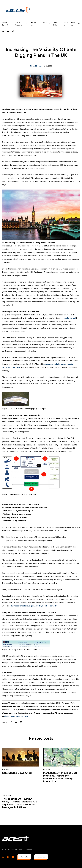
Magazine (33, 24)
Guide (66, 24)
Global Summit (5, 24)
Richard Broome (36, 66)
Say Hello (24, 857)
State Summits (18, 24)
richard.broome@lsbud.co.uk (16, 716)
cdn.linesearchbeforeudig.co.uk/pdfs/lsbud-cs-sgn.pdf (33, 606)
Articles (45, 24)
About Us (41, 857)
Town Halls (55, 24)
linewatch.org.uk (69, 318)
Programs (73, 24)
